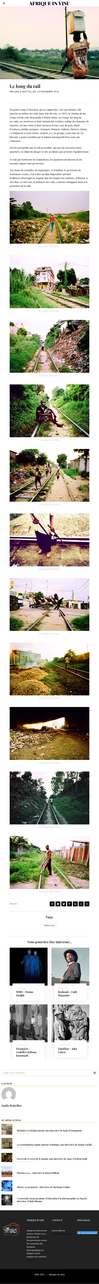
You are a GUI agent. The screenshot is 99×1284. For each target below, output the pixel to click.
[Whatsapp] (81, 904)
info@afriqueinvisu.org (62, 1234)
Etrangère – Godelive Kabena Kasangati (26, 1052)
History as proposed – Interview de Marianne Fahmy (43, 1187)
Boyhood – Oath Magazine (67, 993)
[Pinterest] (69, 904)
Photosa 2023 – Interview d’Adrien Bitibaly (38, 1173)
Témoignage (49, 925)
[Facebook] (52, 904)
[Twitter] (63, 904)
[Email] (87, 904)
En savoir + (32, 1260)
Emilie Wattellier (11, 1105)
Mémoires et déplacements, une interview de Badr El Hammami (49, 1130)
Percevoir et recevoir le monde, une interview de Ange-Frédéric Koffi (52, 1158)
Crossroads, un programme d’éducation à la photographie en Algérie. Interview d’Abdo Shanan (52, 1200)
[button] (95, 1073)
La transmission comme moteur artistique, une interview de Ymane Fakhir (54, 1144)
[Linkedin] (75, 904)
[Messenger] (58, 904)
